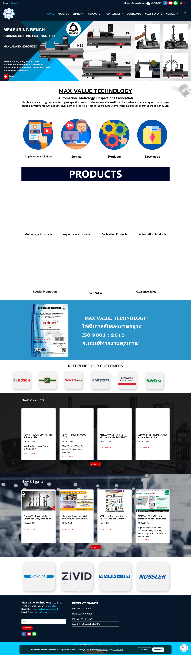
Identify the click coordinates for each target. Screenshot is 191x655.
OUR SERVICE (113, 13)
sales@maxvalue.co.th (48, 609)
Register (15, 3)
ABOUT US (63, 13)
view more (95, 464)
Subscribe (27, 628)
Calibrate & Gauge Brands (86, 624)
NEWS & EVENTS (153, 13)
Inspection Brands (82, 619)
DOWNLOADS (134, 13)
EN (184, 3)
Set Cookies (144, 649)
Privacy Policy (102, 649)
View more (28, 453)
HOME (50, 13)
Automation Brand (82, 608)
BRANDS (77, 13)
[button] (185, 13)
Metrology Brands (82, 614)
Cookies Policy (118, 649)
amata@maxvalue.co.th (45, 612)
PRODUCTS (94, 13)
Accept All (158, 649)
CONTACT (171, 13)
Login (5, 3)
